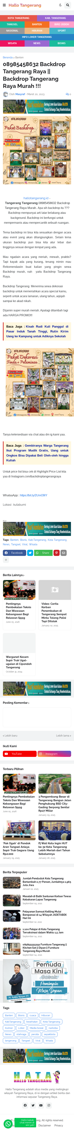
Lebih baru (11, 735)
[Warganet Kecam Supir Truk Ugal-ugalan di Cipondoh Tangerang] (19, 643)
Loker (21, 1028)
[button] (4, 5)
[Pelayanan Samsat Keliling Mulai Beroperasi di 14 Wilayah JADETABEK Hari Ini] (11, 916)
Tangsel (12, 24)
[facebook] (25, 1105)
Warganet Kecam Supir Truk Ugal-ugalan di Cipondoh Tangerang (19, 662)
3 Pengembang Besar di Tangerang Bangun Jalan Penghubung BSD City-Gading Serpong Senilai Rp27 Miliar (54, 803)
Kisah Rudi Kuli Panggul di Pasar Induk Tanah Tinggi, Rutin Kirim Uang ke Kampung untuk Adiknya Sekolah (37, 331)
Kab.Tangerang (37, 539)
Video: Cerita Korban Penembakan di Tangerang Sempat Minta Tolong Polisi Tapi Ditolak (54, 612)
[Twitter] (30, 553)
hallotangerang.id (36, 198)
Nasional (12, 31)
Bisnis (62, 43)
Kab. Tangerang (55, 18)
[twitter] (33, 1105)
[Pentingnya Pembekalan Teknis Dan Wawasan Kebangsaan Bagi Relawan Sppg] (19, 590)
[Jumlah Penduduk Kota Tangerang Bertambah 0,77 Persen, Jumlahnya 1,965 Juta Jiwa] (11, 883)
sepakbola (49, 1034)
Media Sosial (36, 1028)
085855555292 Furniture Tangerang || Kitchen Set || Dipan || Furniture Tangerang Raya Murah (45, 947)
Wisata (12, 43)
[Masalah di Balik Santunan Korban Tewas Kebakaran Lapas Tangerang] (11, 900)
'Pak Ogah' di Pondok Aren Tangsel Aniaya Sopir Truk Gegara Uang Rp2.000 (18, 849)
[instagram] (49, 1105)
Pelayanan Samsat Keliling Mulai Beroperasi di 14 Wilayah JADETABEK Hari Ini (45, 915)
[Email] (64, 553)
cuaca (33, 1015)
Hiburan (37, 31)
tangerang (10, 1040)
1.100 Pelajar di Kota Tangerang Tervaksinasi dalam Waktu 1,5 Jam (43, 931)
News (36, 43)
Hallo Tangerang (25, 5)
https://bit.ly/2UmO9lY (33, 495)
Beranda (8, 57)
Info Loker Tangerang (37, 37)
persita (35, 1034)
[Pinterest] (57, 553)
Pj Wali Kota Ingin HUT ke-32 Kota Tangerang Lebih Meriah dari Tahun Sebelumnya (54, 849)
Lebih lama (62, 735)
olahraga (21, 1034)
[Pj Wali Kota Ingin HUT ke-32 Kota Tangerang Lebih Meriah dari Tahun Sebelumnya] (54, 830)
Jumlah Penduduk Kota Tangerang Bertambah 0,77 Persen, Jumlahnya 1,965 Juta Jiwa (47, 881)
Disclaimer (44, 1125)
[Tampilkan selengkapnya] (6, 560)
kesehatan (32, 1021)
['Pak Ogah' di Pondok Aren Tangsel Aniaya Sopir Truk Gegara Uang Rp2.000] (19, 830)
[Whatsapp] (8, 1123)
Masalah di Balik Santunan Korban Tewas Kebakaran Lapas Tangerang (47, 898)
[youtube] (41, 1105)
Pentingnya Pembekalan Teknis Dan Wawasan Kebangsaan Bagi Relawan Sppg (18, 610)
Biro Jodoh (61, 24)
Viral (24, 544)
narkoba (53, 1028)
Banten (37, 24)
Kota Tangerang (18, 18)
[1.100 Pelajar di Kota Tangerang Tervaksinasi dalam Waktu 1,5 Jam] (11, 933)
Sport (62, 31)
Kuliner (9, 1028)
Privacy (58, 1125)
